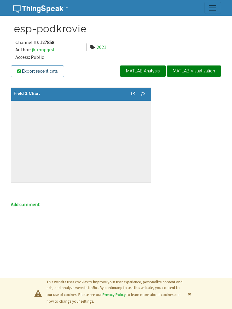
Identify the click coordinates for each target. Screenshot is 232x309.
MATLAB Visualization (194, 70)
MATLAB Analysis (143, 70)
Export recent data (39, 71)
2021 (101, 47)
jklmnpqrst (43, 49)
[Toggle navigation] (212, 8)
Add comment (25, 204)
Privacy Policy (114, 294)
